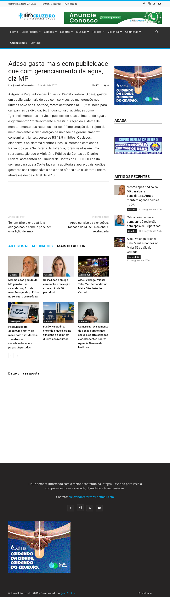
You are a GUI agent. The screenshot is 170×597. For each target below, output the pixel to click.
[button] (157, 32)
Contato (35, 43)
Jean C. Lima (68, 593)
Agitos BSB (85, 274)
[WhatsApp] (41, 197)
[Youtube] (159, 3)
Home (14, 32)
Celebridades (30, 32)
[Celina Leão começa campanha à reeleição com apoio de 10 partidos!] (58, 266)
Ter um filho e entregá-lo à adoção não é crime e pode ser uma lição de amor (29, 227)
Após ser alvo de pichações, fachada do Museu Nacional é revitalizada (88, 227)
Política (96, 32)
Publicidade (70, 3)
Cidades (49, 32)
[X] (154, 3)
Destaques (15, 321)
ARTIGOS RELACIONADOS (30, 246)
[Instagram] (149, 3)
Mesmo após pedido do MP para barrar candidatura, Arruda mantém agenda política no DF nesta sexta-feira (23, 288)
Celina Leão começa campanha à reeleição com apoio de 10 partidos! (144, 222)
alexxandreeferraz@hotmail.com (91, 497)
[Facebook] (144, 3)
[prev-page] (10, 355)
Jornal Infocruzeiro (23, 85)
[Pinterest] (31, 197)
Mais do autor (71, 246)
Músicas (81, 32)
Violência (113, 32)
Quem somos (18, 43)
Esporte (65, 32)
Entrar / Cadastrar (51, 3)
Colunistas (131, 32)
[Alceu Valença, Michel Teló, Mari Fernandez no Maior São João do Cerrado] (93, 266)
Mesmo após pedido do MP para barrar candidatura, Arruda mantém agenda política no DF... (143, 195)
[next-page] (17, 355)
